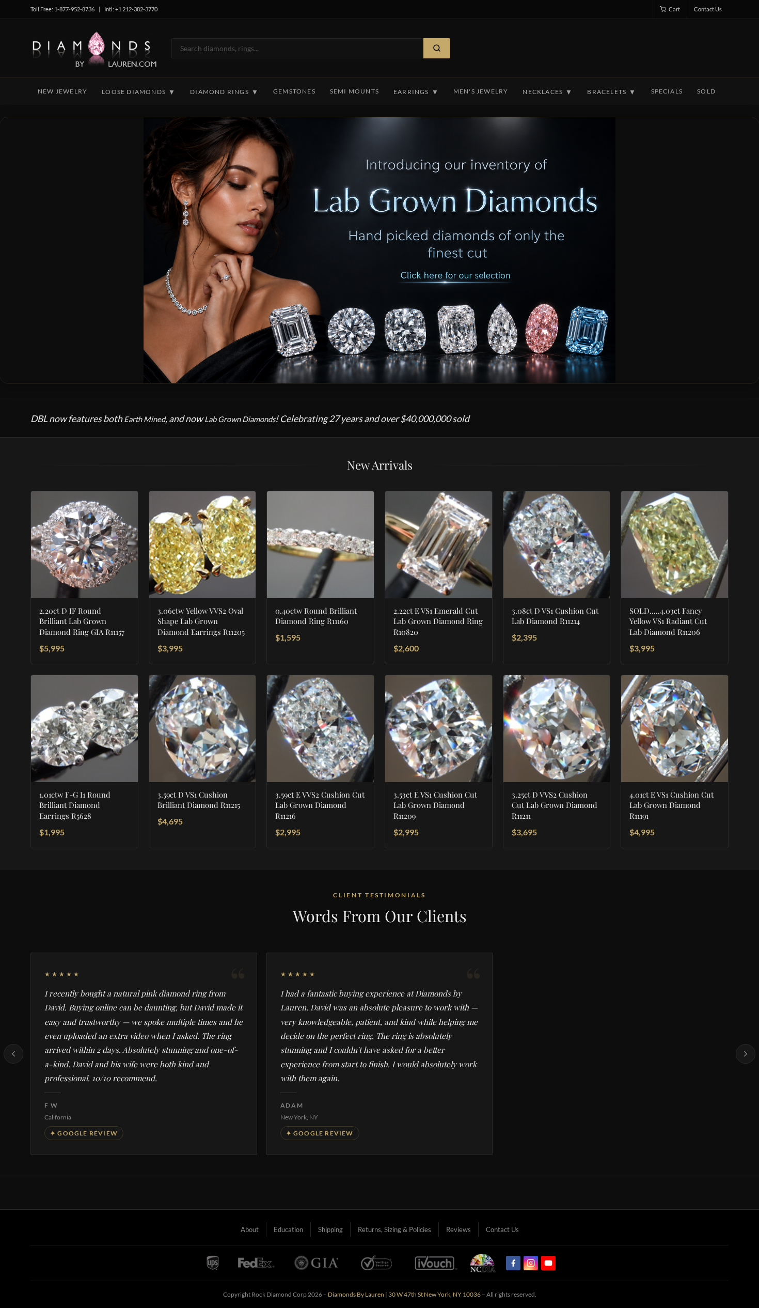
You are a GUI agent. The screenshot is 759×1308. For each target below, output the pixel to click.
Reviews (458, 1229)
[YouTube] (548, 1263)
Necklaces (548, 92)
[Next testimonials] (745, 1054)
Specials (667, 91)
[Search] (436, 48)
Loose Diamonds (139, 92)
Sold (706, 91)
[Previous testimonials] (13, 1054)
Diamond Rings (224, 92)
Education (288, 1229)
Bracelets (611, 92)
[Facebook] (513, 1263)
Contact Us (708, 9)
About (250, 1229)
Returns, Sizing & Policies (394, 1229)
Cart (674, 9)
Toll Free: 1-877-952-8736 (62, 9)
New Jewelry (62, 91)
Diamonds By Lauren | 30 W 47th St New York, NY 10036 (404, 1294)
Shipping (330, 1229)
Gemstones (294, 91)
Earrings (416, 92)
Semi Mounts (354, 91)
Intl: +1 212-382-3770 (130, 9)
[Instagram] (531, 1263)
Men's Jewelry (481, 91)
